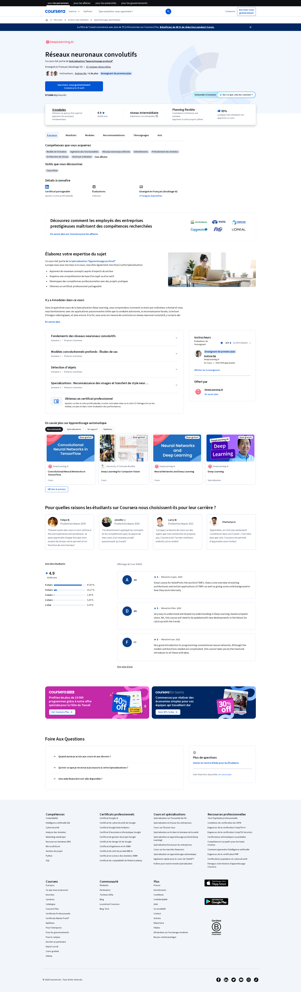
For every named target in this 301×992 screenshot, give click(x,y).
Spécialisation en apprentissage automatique (175, 854)
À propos (52, 135)
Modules (89, 135)
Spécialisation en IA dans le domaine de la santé (176, 832)
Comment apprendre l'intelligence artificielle (228, 849)
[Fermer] (250, 27)
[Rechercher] (168, 11)
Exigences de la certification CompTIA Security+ (230, 832)
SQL (48, 860)
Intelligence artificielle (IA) (58, 822)
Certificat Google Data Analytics (114, 827)
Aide (156, 904)
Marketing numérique (56, 837)
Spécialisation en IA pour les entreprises (173, 822)
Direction (50, 894)
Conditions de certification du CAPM (224, 822)
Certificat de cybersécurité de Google (118, 822)
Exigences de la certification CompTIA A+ (227, 827)
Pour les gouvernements (57, 932)
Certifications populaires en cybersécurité (227, 859)
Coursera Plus (52, 909)
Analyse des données (56, 832)
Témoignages (141, 135)
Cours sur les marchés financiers (169, 849)
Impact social (52, 946)
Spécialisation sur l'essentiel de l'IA (170, 818)
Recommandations (114, 135)
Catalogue (50, 904)
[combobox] (128, 11)
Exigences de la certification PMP (223, 854)
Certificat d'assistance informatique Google (120, 832)
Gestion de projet (54, 851)
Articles (157, 918)
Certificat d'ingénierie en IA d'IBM (115, 846)
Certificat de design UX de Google (116, 841)
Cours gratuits (52, 951)
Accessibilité (160, 909)
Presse (157, 885)
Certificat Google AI (109, 818)
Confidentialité (160, 899)
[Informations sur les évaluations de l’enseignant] (221, 343)
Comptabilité (52, 818)
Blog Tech (104, 909)
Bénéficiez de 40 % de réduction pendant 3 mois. (187, 27)
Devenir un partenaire (56, 941)
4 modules (59, 110)
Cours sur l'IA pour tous (164, 827)
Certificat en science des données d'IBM (118, 855)
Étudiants (104, 885)
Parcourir (58, 20)
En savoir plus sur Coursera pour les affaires (74, 234)
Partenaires (105, 890)
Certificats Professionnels (58, 913)
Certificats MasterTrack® (57, 918)
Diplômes (50, 923)
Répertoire (159, 923)
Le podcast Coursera (109, 904)
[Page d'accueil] (47, 20)
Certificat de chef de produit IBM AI (116, 851)
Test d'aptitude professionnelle (223, 818)
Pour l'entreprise (54, 927)
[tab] (54, 429)
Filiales (157, 927)
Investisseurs (160, 890)
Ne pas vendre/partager (165, 937)
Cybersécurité (52, 827)
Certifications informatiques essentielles (227, 837)
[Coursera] (55, 11)
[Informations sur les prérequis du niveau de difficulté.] (156, 116)
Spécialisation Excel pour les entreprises (173, 844)
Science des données (78, 20)
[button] (88, 11)
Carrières (50, 899)
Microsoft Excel (53, 846)
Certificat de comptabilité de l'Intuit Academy (121, 860)
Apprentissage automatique (107, 20)
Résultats (71, 135)
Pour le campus (53, 937)
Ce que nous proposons (57, 890)
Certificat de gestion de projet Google (118, 837)
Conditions (159, 894)
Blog (102, 899)
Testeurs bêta (106, 894)
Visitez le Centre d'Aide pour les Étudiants (216, 763)
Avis (160, 135)
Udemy (49, 956)
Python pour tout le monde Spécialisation (173, 863)
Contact (157, 913)
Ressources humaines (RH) (58, 841)
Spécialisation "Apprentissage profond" (93, 261)
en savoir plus (225, 774)
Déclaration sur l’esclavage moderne (171, 932)
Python (49, 855)
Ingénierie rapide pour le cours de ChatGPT (174, 859)
